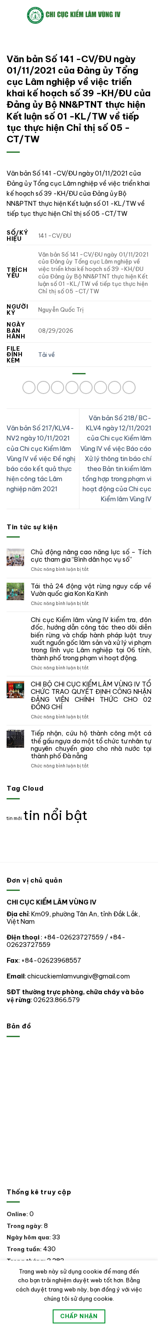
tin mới (14, 818)
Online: (18, 1213)
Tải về (46, 354)
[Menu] (11, 15)
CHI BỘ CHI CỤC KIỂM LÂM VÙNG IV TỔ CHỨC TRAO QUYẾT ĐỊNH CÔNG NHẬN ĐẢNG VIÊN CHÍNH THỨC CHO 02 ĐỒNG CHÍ (91, 696)
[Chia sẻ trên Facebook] (43, 387)
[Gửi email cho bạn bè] (86, 387)
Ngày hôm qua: (29, 1237)
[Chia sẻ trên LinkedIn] (114, 387)
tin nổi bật (55, 815)
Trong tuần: (25, 1249)
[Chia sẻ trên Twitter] (72, 387)
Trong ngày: (25, 1225)
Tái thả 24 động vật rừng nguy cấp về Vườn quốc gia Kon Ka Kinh (91, 590)
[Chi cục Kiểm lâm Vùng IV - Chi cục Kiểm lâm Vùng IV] (84, 15)
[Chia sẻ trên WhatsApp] (29, 387)
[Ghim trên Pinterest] (100, 387)
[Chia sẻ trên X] (57, 387)
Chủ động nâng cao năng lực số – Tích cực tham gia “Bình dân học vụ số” (91, 556)
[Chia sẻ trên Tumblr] (129, 387)
